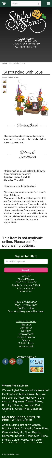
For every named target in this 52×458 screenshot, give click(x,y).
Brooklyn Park (32, 405)
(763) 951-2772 (27, 47)
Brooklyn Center (12, 405)
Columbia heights (12, 432)
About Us (26, 324)
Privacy (26, 340)
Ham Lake (35, 439)
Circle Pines (22, 408)
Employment (26, 334)
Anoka (30, 401)
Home (4, 63)
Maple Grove (27, 394)
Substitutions (26, 343)
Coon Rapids (32, 432)
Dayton (19, 435)
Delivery (26, 330)
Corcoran (8, 435)
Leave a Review (26, 337)
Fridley (6, 439)
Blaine (38, 401)
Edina (44, 435)
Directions (26, 291)
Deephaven (32, 435)
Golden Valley (20, 439)
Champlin (8, 408)
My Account (26, 346)
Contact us (26, 327)
